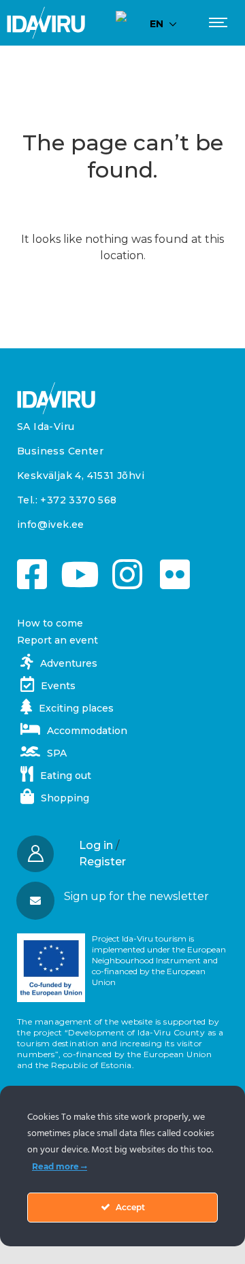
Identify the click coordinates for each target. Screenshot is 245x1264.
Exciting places (76, 708)
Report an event (57, 640)
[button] (122, 896)
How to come (50, 623)
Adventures (68, 663)
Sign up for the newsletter (136, 896)
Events (58, 686)
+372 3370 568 (78, 500)
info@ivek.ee (50, 524)
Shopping (65, 798)
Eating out (65, 775)
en (156, 24)
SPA (57, 753)
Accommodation (87, 731)
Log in (96, 845)
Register (102, 861)
